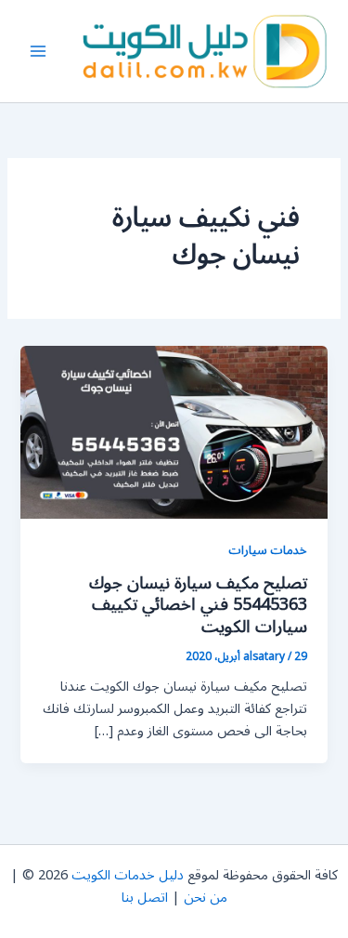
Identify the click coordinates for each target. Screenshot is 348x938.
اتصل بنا (145, 897)
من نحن (205, 897)
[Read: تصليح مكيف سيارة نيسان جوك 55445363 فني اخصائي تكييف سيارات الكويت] (173, 431)
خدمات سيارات (267, 549)
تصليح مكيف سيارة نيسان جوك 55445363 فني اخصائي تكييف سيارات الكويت (198, 604)
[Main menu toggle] (38, 51)
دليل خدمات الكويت (127, 875)
